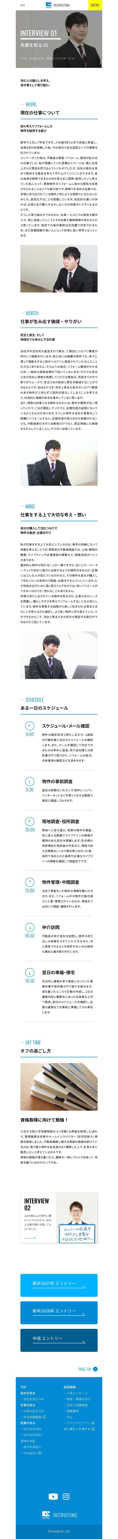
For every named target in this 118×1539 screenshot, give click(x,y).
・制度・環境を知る (77, 1399)
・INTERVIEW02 (31, 1435)
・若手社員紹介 (30, 1447)
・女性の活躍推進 (76, 1405)
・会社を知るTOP (32, 1399)
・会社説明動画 (30, 1417)
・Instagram (28, 1453)
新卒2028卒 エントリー (54, 1311)
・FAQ (68, 1417)
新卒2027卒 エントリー (54, 1283)
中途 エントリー (48, 1338)
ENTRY (95, 5)
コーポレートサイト (77, 1429)
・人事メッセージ (75, 1393)
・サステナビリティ (77, 1423)
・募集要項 (71, 1411)
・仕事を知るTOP (32, 1411)
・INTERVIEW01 (31, 1429)
